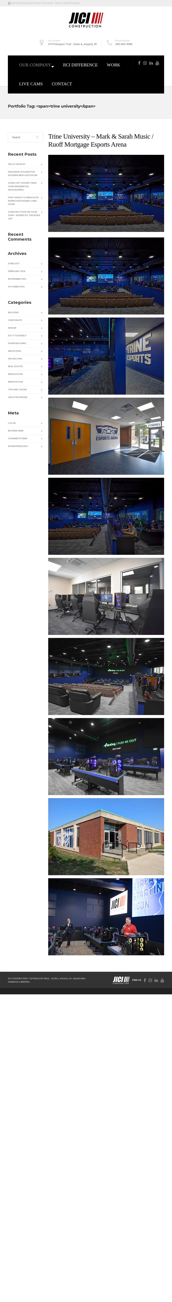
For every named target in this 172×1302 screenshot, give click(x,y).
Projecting (15, 358)
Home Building (17, 343)
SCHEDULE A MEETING (19, 982)
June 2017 (13, 263)
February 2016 (16, 271)
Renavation (15, 374)
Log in (12, 423)
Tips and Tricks (17, 389)
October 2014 (16, 286)
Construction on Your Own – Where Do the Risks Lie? (24, 215)
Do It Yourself (17, 335)
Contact (62, 83)
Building (13, 312)
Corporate (15, 320)
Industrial (15, 351)
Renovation (15, 382)
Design (12, 328)
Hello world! (16, 164)
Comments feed (17, 438)
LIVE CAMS (31, 83)
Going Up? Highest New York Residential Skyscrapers (22, 186)
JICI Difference (80, 65)
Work (113, 65)
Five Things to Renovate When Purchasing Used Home (23, 200)
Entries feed (16, 430)
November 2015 (17, 279)
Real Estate (15, 366)
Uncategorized (17, 397)
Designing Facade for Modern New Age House (22, 173)
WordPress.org (18, 446)
